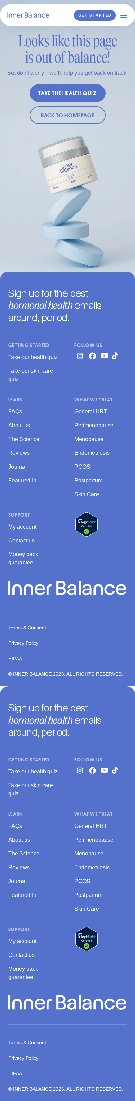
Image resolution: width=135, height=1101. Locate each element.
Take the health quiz (67, 93)
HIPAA (15, 658)
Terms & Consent (27, 627)
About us (19, 425)
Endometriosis (92, 453)
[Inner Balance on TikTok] (117, 355)
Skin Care (86, 494)
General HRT (90, 411)
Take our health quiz (33, 357)
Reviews (19, 453)
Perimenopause (94, 425)
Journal (17, 467)
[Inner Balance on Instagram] (80, 355)
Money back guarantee (23, 558)
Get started (94, 15)
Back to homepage (67, 115)
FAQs (15, 411)
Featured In (22, 480)
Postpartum (88, 480)
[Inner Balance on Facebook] (92, 355)
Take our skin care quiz (30, 375)
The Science (23, 439)
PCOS (82, 467)
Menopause (89, 439)
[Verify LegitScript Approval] (86, 524)
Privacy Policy (23, 643)
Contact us (21, 540)
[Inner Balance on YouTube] (104, 355)
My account (22, 527)
